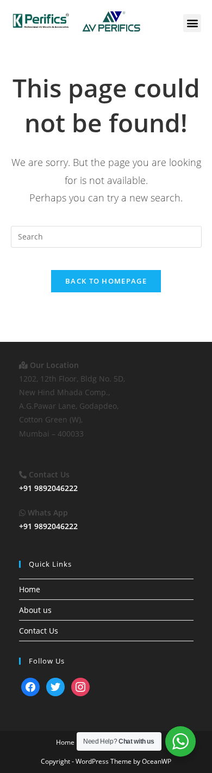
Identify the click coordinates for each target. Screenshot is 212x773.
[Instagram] (80, 686)
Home (29, 589)
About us (35, 610)
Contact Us (38, 630)
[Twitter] (55, 686)
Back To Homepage (106, 281)
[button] (192, 23)
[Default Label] (30, 686)
